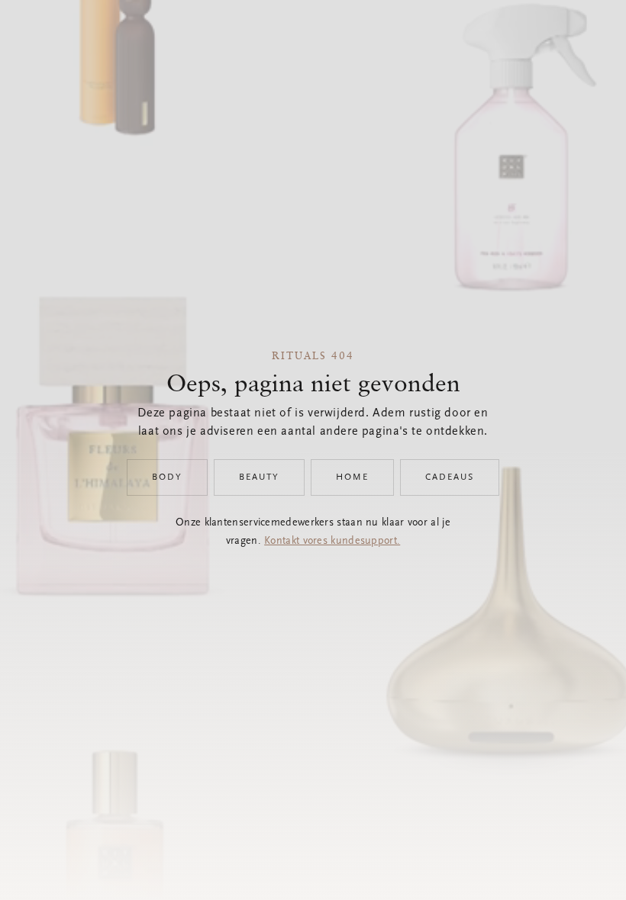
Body (167, 477)
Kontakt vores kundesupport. (332, 541)
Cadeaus (449, 477)
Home (352, 477)
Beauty (259, 477)
